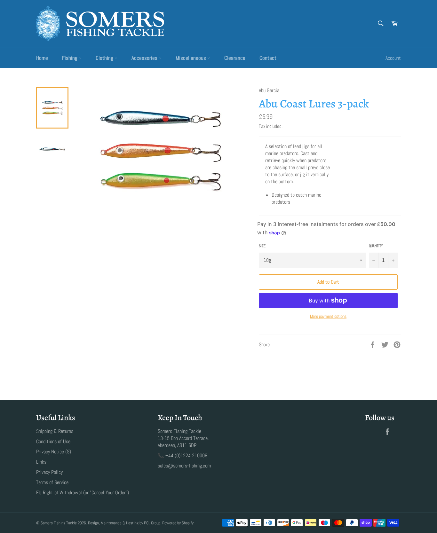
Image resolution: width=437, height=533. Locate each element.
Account (393, 58)
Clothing (105, 57)
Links (41, 462)
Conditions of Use (53, 441)
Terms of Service (52, 482)
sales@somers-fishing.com (184, 465)
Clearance (234, 57)
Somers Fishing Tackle (59, 523)
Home (42, 57)
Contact (267, 57)
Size (262, 245)
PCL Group (152, 523)
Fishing (70, 57)
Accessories (145, 57)
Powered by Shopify (178, 523)
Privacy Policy (49, 472)
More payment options (328, 316)
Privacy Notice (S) (53, 451)
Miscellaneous (191, 57)
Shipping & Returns (54, 431)
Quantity (376, 245)
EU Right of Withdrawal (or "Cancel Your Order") (82, 492)
